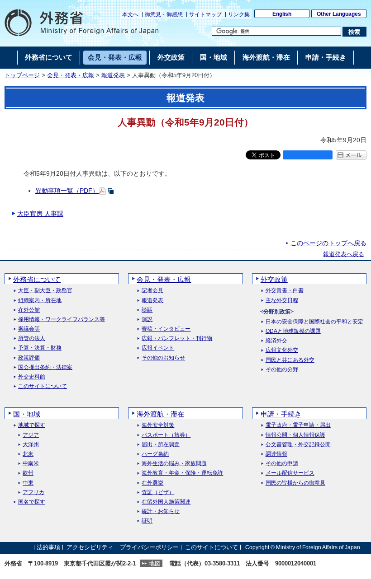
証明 (147, 521)
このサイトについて (42, 386)
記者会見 (152, 291)
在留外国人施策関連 (166, 502)
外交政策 (274, 279)
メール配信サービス (290, 473)
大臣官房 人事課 (40, 213)
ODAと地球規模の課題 (293, 331)
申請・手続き (281, 414)
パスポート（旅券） (166, 435)
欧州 (28, 473)
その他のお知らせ (163, 358)
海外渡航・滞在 (160, 414)
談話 (147, 310)
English (281, 14)
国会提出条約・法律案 (45, 367)
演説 (147, 319)
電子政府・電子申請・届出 (298, 425)
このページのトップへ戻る (328, 243)
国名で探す (31, 502)
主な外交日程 (282, 301)
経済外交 (276, 341)
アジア (31, 435)
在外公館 (29, 310)
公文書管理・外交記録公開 (298, 445)
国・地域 (26, 414)
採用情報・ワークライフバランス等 (61, 319)
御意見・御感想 (164, 14)
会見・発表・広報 (70, 75)
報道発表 (113, 75)
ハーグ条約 (155, 454)
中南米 (31, 464)
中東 (28, 483)
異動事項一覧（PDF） (67, 190)
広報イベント (158, 348)
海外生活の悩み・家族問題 (174, 464)
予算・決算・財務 (40, 348)
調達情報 (276, 454)
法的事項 (48, 547)
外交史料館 (31, 377)
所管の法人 (31, 338)
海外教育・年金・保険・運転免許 (182, 473)
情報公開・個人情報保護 (295, 435)
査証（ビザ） (158, 492)
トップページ (22, 75)
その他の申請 (282, 464)
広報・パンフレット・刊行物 (177, 338)
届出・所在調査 (161, 445)
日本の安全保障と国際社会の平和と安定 (314, 322)
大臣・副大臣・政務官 (45, 291)
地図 (155, 563)
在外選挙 (152, 483)
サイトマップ (205, 14)
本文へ (130, 14)
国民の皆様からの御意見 (295, 483)
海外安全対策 (158, 425)
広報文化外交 (282, 350)
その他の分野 (282, 370)
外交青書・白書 (285, 291)
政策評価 (29, 358)
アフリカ (33, 492)
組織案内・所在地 (40, 301)
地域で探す (31, 425)
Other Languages (339, 14)
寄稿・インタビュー (166, 329)
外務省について (37, 279)
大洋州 (31, 445)
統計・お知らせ (161, 511)
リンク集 (239, 14)
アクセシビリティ (90, 547)
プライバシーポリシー (149, 547)
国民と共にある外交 (290, 360)
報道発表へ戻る (343, 254)
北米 (28, 454)
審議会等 (29, 329)
